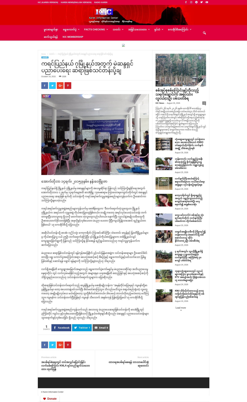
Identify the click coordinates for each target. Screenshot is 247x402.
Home (43, 54)
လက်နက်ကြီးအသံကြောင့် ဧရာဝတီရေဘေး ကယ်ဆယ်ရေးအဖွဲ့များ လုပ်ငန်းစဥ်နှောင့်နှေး (190, 181)
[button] (204, 33)
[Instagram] (191, 2)
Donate (52, 398)
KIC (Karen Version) (48, 2)
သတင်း (51, 54)
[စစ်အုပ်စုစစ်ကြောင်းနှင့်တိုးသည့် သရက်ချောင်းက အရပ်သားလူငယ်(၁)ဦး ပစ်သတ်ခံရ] (181, 70)
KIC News (160, 103)
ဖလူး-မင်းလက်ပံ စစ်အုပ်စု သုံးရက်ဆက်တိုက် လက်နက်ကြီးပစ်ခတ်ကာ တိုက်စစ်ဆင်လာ (189, 218)
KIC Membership (73, 37)
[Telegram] (196, 2)
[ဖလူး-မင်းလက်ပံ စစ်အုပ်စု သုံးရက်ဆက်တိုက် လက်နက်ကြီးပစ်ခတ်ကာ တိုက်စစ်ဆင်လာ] (164, 220)
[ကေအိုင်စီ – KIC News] (123, 15)
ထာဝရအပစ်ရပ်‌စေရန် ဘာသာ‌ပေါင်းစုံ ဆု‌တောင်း (129, 364)
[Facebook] (186, 2)
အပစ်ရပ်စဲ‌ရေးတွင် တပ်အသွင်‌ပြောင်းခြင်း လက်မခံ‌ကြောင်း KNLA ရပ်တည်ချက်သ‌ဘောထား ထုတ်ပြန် (65, 366)
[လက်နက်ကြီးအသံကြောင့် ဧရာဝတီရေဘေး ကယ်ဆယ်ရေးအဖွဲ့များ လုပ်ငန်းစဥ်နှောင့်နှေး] (164, 183)
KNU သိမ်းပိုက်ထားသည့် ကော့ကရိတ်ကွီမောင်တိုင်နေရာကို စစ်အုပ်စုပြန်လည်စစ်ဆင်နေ (189, 294)
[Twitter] (202, 2)
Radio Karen (100, 2)
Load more (181, 308)
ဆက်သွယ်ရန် (51, 37)
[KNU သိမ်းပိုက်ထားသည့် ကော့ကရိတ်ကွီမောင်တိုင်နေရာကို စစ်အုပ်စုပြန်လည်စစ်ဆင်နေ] (164, 295)
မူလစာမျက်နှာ (51, 29)
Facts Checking (94, 29)
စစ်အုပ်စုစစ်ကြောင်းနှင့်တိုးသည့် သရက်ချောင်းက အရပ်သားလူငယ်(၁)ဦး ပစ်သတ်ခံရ (177, 94)
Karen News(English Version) (76, 2)
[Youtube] (207, 2)
